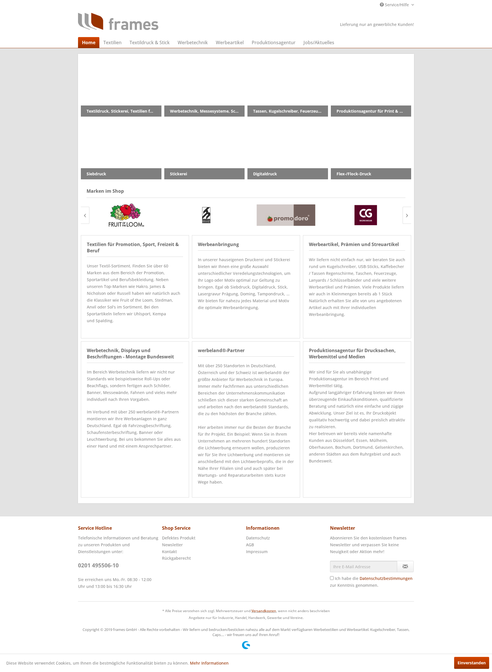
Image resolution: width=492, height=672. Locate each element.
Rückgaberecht (176, 558)
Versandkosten (263, 610)
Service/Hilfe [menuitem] (397, 4)
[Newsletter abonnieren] (405, 566)
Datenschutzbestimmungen (386, 578)
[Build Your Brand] (206, 215)
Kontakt (169, 551)
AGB (250, 544)
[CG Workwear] (365, 215)
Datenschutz (258, 538)
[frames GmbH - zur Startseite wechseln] (118, 21)
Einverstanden (472, 662)
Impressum (257, 551)
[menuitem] (88, 42)
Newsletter (172, 544)
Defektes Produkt (178, 538)
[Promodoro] (285, 215)
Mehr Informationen (209, 663)
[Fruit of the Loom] (126, 215)
